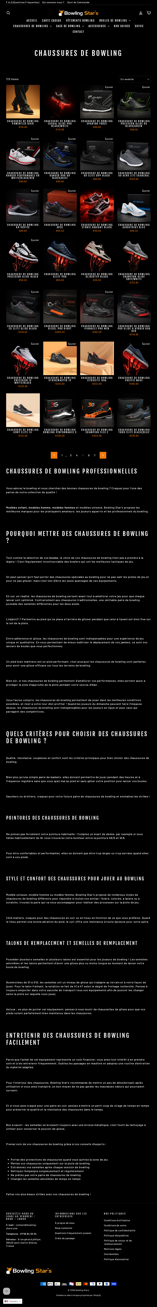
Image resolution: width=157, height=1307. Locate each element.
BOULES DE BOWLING (113, 20)
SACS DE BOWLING (68, 26)
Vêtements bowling (80, 20)
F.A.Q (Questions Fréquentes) (22, 2)
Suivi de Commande (78, 2)
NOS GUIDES (122, 26)
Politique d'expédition (116, 1235)
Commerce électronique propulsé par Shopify (78, 1295)
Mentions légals (113, 1249)
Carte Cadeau (51, 20)
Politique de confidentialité (119, 1230)
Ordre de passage (65, 1238)
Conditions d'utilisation (117, 1220)
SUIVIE (139, 26)
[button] (12, 1301)
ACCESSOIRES (97, 26)
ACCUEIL (32, 20)
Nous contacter (64, 1228)
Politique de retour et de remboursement (118, 1242)
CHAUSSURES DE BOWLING (31, 26)
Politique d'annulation (116, 1259)
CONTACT (78, 31)
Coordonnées (111, 1254)
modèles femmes (63, 507)
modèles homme (40, 507)
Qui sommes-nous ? (53, 2)
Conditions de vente (115, 1225)
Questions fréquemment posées (73, 1233)
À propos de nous (65, 1223)
